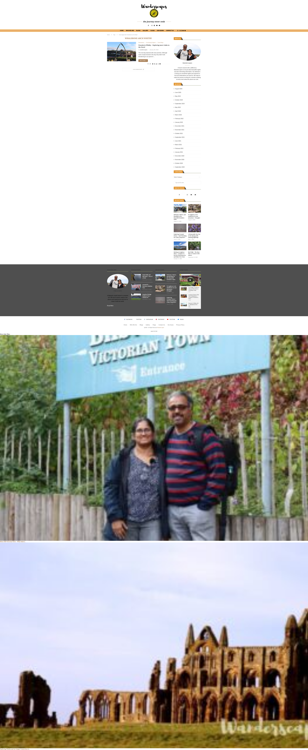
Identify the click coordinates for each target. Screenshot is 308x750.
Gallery (145, 30)
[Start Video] (190, 280)
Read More (110, 305)
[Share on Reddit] (156, 64)
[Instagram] (151, 25)
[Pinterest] (154, 25)
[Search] (188, 30)
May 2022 (178, 107)
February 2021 (179, 148)
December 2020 (179, 156)
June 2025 (178, 92)
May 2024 (178, 96)
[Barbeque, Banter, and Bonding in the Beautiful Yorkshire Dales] (180, 208)
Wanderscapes (160, 327)
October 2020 (179, 163)
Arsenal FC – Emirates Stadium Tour (147, 286)
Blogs (138, 30)
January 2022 (179, 122)
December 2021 (179, 126)
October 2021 (179, 133)
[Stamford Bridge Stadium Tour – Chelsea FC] (136, 297)
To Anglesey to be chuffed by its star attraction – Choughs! (194, 216)
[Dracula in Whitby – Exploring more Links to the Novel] (121, 51)
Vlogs (152, 30)
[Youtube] (157, 25)
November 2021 (179, 129)
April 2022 (178, 111)
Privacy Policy (180, 325)
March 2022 (178, 114)
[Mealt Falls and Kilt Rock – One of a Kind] (136, 277)
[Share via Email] (160, 64)
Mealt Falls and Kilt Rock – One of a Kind (147, 276)
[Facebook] (148, 25)
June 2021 (178, 141)
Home (122, 30)
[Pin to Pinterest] (152, 64)
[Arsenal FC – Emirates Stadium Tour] (136, 287)
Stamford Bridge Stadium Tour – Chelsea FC (146, 296)
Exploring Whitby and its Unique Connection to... (15, 749)
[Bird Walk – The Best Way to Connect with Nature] (194, 246)
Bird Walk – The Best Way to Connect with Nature (194, 253)
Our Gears (160, 30)
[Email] (159, 25)
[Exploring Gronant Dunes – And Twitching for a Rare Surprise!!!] (180, 228)
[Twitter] (183, 194)
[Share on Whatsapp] (158, 64)
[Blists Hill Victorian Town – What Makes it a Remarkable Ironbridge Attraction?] (154, 438)
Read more (142, 60)
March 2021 (178, 144)
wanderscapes (143, 49)
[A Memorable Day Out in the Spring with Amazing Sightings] (194, 228)
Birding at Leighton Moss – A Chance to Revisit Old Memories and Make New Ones (180, 254)
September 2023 (180, 103)
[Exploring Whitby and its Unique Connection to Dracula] (154, 645)
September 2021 (180, 137)
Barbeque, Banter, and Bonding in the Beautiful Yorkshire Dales (180, 217)
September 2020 (180, 167)
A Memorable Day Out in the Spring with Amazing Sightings (194, 235)
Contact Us (170, 30)
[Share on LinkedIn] (154, 64)
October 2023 (179, 100)
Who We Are (130, 30)
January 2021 (179, 152)
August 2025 (178, 88)
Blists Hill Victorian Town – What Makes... (13, 541)
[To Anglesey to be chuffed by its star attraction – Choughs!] (194, 208)
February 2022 (179, 118)
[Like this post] (148, 64)
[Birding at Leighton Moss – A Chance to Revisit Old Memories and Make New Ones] (180, 246)
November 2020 (179, 159)
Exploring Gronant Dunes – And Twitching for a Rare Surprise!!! (180, 235)
